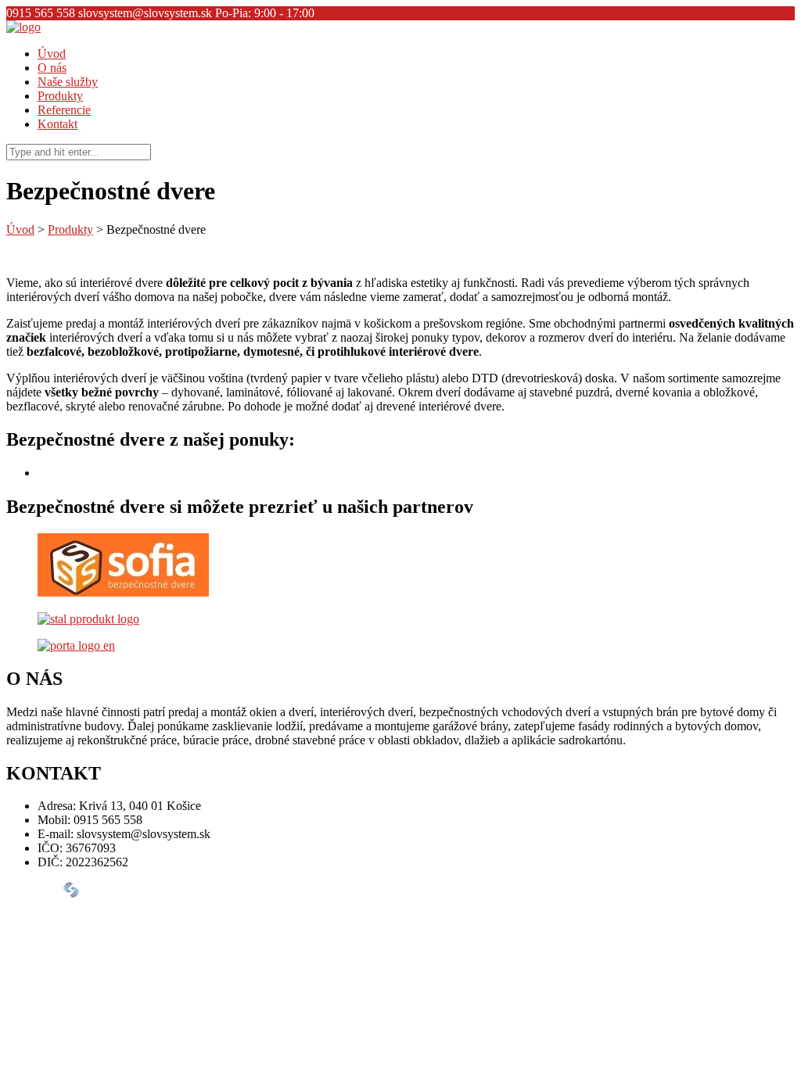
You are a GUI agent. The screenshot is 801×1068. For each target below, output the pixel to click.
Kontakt (57, 124)
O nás (52, 67)
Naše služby (68, 81)
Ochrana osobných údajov (102, 931)
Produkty (60, 95)
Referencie (64, 109)
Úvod (52, 53)
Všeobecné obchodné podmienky (120, 917)
